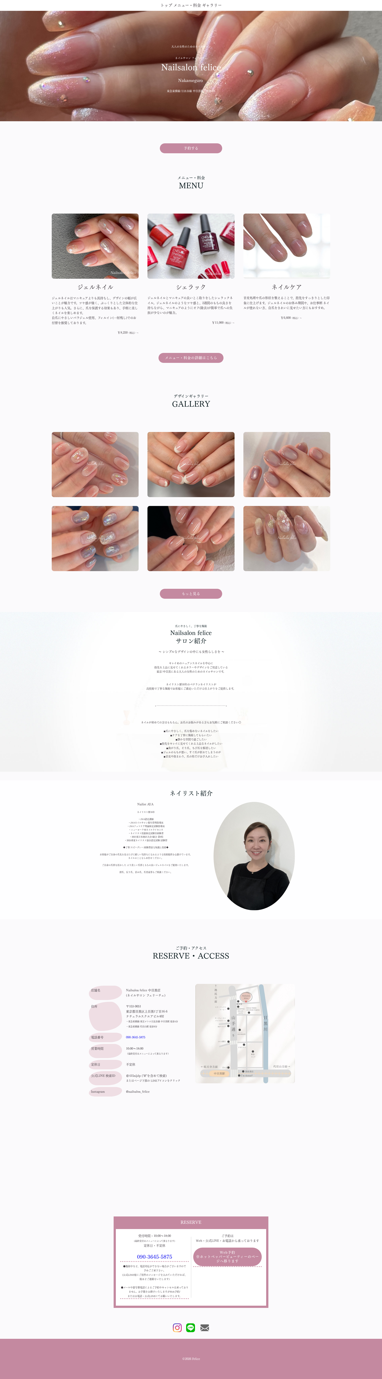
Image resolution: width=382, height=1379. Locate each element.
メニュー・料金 (187, 5)
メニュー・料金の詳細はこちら (191, 358)
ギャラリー (212, 5)
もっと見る (191, 593)
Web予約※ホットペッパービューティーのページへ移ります (227, 1257)
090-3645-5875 (135, 1037)
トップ (166, 5)
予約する (191, 148)
